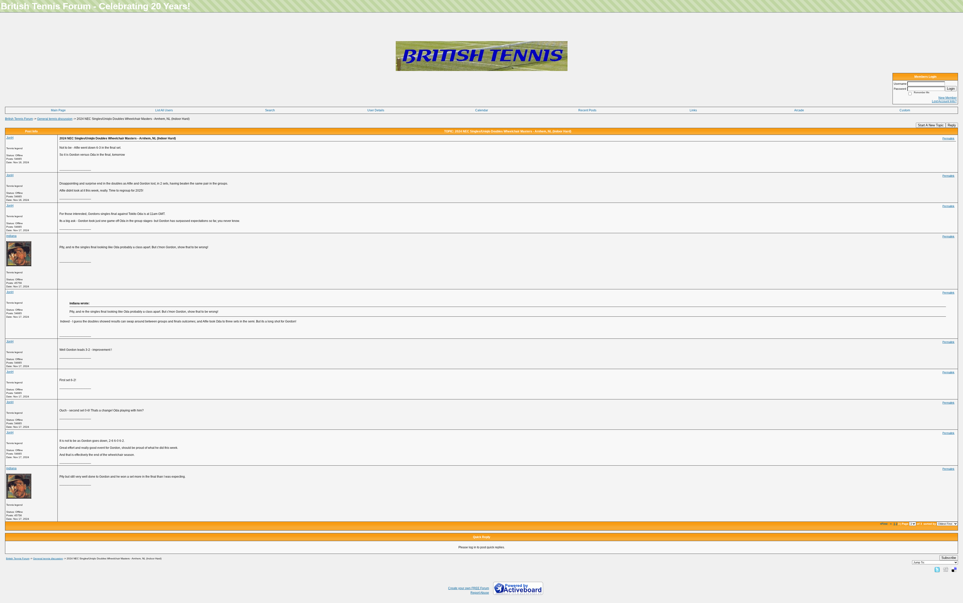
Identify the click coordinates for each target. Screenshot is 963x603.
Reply (952, 125)
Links (693, 110)
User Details (375, 110)
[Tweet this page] (937, 569)
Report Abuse (479, 592)
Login (951, 89)
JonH (10, 137)
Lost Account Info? (944, 101)
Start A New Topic (931, 125)
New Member (947, 98)
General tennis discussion (54, 119)
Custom (905, 110)
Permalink (948, 138)
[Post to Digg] (945, 569)
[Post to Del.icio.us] (954, 569)
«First (884, 523)
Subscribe (948, 558)
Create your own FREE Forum (468, 588)
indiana (11, 236)
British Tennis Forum (19, 119)
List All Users (164, 110)
